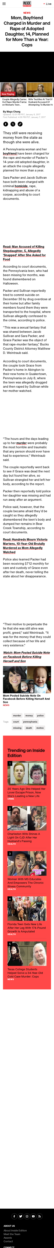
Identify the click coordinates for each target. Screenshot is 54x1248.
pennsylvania (30, 721)
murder (21, 443)
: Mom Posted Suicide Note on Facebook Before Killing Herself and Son (26, 656)
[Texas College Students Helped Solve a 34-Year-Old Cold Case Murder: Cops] (27, 960)
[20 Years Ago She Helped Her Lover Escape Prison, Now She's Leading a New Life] (27, 780)
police (40, 715)
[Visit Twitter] (21, 1216)
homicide (21, 186)
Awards (8, 1238)
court (16, 721)
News (27, 13)
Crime (11, 799)
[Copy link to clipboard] (20, 124)
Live (49, 3)
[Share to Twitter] (13, 124)
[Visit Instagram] (27, 1216)
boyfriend (10, 153)
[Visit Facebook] (14, 1216)
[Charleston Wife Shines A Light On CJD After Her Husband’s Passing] (27, 825)
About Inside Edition (15, 1230)
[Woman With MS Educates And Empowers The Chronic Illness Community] (27, 870)
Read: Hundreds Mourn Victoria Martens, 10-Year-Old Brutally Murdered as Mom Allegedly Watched (25, 545)
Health (12, 844)
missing (17, 727)
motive (40, 727)
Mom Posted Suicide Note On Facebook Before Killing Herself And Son (26, 699)
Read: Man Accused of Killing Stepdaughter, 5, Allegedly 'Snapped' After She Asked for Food (24, 252)
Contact (8, 1241)
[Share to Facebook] (5, 124)
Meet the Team (12, 1234)
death (29, 727)
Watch (7, 652)
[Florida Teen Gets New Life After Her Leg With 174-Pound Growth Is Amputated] (27, 915)
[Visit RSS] (40, 1216)
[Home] (27, 3)
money (29, 715)
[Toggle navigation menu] (4, 4)
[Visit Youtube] (33, 1216)
